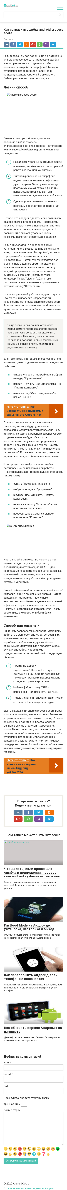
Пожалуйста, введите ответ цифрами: (27, 1098)
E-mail (8, 1074)
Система (8, 39)
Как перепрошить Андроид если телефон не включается (31, 977)
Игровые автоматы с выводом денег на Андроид (29, 1188)
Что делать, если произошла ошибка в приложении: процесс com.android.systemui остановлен (32, 872)
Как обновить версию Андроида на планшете (33, 1030)
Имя (7, 1062)
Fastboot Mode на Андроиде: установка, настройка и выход (29, 927)
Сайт (6, 1086)
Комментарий (12, 1110)
